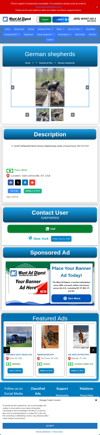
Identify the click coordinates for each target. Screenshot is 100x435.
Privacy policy (57, 432)
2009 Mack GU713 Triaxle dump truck (23, 355)
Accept (50, 426)
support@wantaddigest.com (48, 7)
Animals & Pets (46, 63)
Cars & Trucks (15, 370)
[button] (96, 400)
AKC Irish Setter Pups (78, 355)
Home (27, 63)
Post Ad (64, 19)
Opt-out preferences (43, 432)
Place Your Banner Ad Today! (71, 272)
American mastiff (45, 355)
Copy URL (14, 191)
